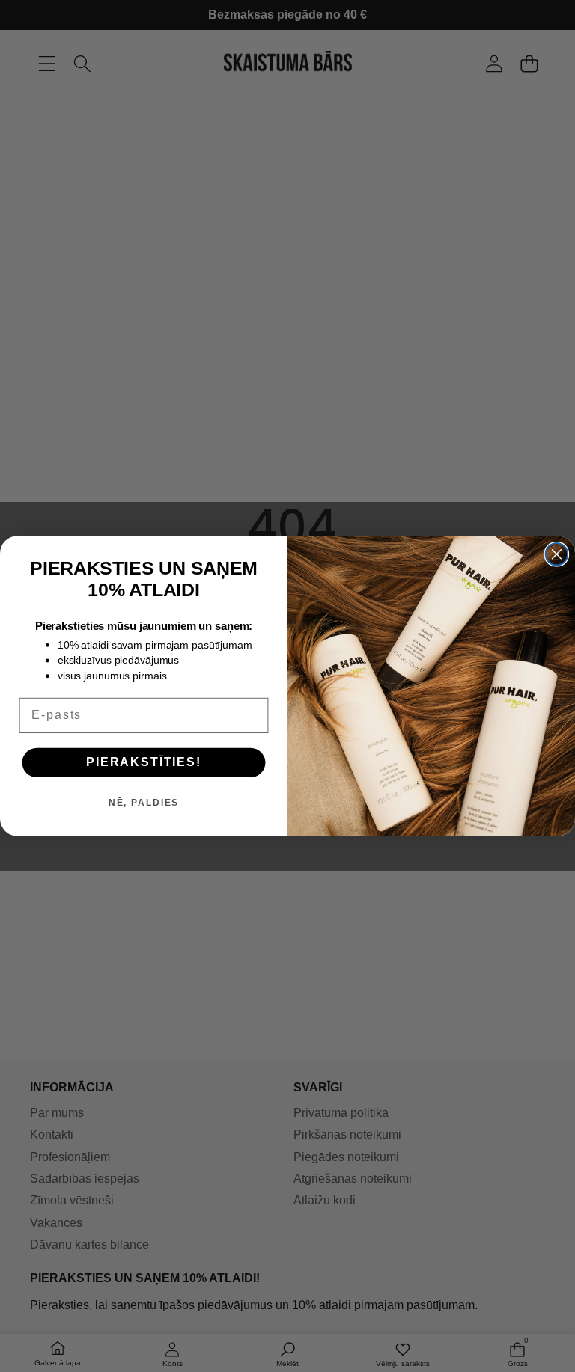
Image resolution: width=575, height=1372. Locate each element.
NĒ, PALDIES (144, 803)
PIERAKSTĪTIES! (143, 762)
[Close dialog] (557, 554)
